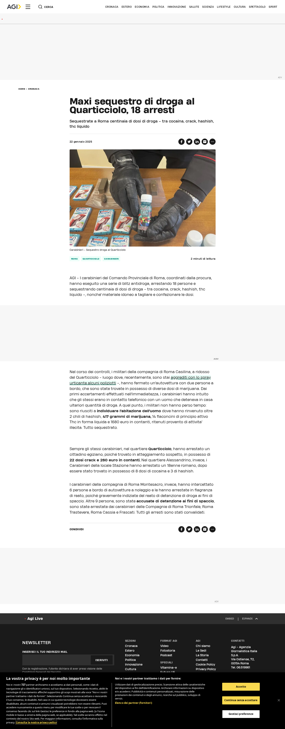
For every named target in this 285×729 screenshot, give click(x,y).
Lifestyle (224, 7)
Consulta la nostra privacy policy (36, 722)
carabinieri (111, 258)
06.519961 (243, 667)
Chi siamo (203, 646)
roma (74, 258)
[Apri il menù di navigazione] (28, 6)
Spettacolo (257, 7)
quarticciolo (91, 258)
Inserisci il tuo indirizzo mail (44, 652)
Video (164, 646)
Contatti (202, 660)
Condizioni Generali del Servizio (41, 672)
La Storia (202, 655)
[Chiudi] (279, 700)
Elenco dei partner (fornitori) (133, 703)
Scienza (208, 7)
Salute (194, 7)
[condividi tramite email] (205, 142)
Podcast (166, 655)
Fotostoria (167, 650)
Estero (127, 7)
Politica (158, 7)
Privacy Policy (206, 669)
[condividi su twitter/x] (189, 142)
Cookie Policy (205, 664)
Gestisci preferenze (241, 714)
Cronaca (111, 7)
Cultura (240, 7)
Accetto (241, 686)
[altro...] (212, 142)
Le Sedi (201, 650)
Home (21, 88)
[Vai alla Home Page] (14, 6)
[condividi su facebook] (181, 142)
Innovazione (177, 7)
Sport (273, 7)
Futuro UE (167, 672)
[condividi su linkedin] (197, 142)
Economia (142, 7)
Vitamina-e (168, 667)
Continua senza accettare (240, 700)
